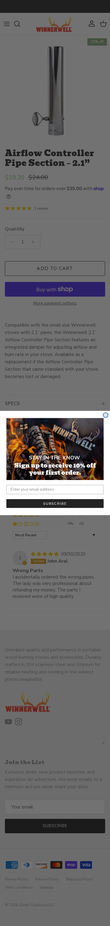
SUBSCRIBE (55, 503)
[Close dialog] (105, 415)
